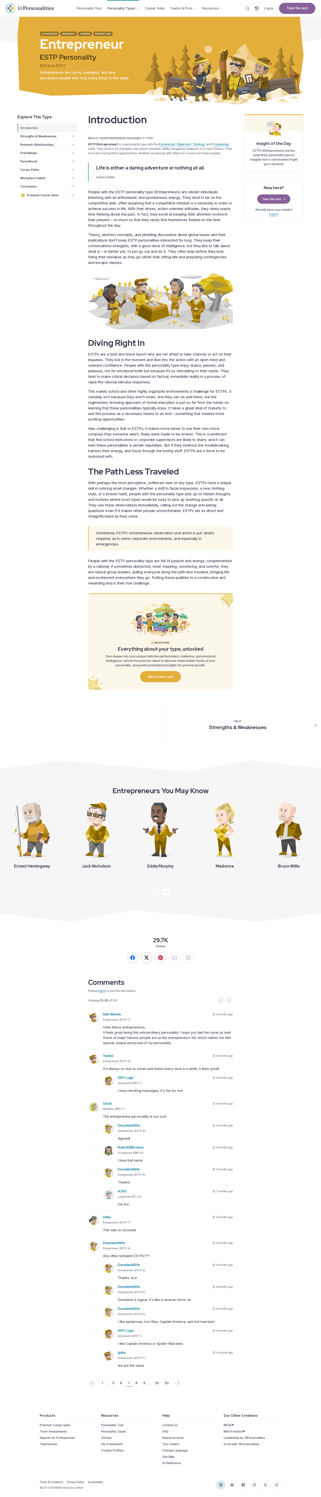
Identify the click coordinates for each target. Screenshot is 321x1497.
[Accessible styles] (221, 1485)
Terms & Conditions (51, 1482)
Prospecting (220, 144)
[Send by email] (174, 957)
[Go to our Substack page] (232, 1485)
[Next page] (178, 1383)
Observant (184, 144)
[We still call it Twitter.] (146, 957)
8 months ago (224, 1077)
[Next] (166, 892)
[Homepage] (30, 8)
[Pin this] (160, 957)
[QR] (188, 957)
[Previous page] (91, 1383)
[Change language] (257, 8)
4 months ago (224, 1352)
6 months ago (224, 1330)
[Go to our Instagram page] (254, 1485)
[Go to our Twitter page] (265, 1485)
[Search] (247, 8)
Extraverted (167, 144)
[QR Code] (276, 1485)
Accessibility (95, 1482)
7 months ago (224, 1191)
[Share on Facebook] (132, 957)
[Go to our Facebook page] (243, 1485)
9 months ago (224, 1014)
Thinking (199, 144)
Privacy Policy (75, 1482)
